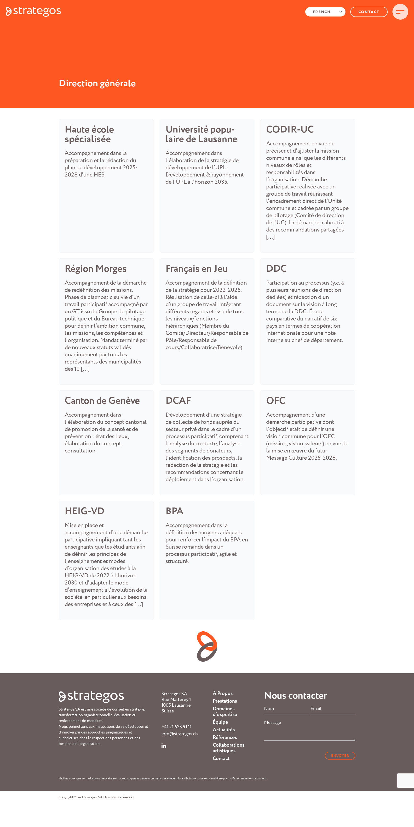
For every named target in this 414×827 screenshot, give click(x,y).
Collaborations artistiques (228, 748)
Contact (369, 12)
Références (225, 737)
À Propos (223, 693)
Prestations (225, 701)
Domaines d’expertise (225, 711)
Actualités (224, 729)
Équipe (220, 722)
